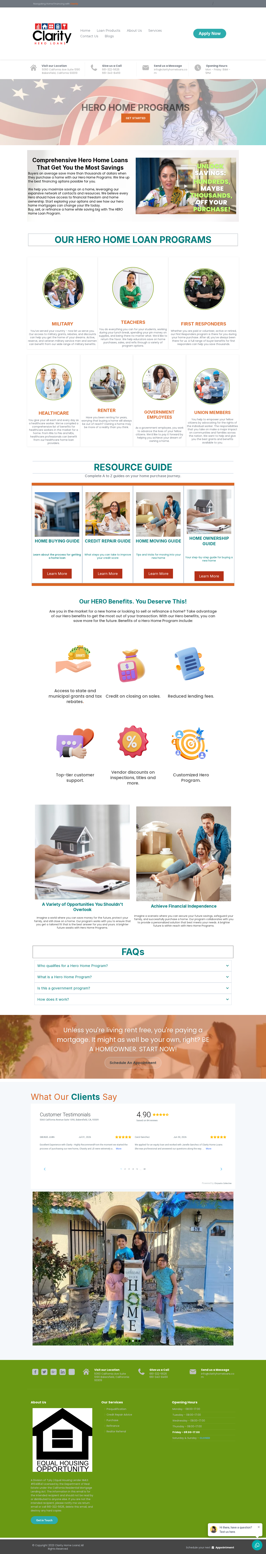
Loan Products (108, 31)
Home (85, 31)
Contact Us (89, 36)
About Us (134, 31)
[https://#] (35, 1372)
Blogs (109, 36)
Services (155, 31)
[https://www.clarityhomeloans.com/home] (52, 33)
